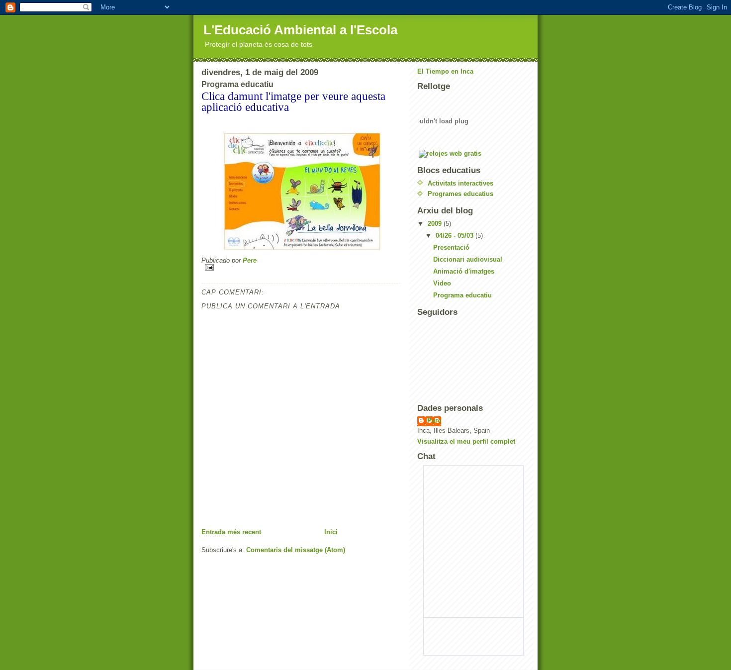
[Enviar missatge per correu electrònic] (300, 267)
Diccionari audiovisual (467, 259)
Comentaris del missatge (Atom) (295, 550)
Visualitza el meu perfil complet (466, 441)
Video (442, 283)
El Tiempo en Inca (445, 71)
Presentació (451, 247)
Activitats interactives (460, 183)
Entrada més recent (231, 532)
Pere (434, 420)
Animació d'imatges (463, 271)
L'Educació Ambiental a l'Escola (300, 29)
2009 (436, 223)
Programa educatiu (462, 295)
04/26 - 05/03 (455, 235)
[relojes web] (443, 144)
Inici (331, 532)
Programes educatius (460, 193)
